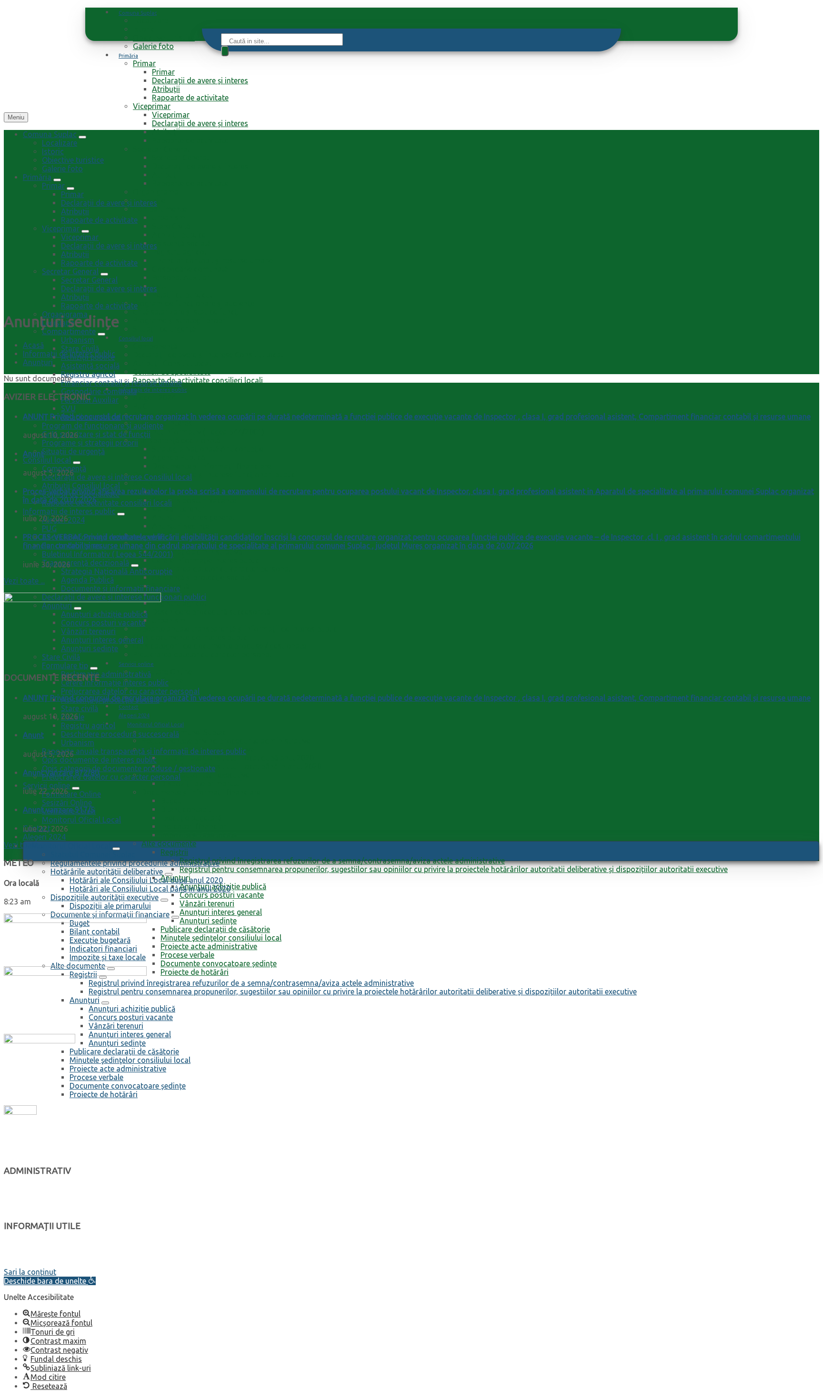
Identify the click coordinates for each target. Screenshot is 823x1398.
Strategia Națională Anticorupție (207, 449)
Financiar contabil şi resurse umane (212, 260)
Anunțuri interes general (193, 517)
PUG (140, 406)
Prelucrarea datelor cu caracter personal (221, 569)
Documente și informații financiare (211, 466)
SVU (159, 286)
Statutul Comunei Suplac (183, 732)
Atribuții (166, 89)
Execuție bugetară (191, 817)
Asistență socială (181, 243)
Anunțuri (148, 483)
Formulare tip (65, 665)
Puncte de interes (33, 1254)
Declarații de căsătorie (40, 1263)
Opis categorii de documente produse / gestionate (219, 646)
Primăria (128, 56)
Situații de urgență (164, 329)
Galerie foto (153, 46)
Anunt (33, 453)
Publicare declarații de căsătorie (215, 929)
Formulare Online (162, 671)
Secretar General (161, 149)
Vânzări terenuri (179, 509)
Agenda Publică (178, 457)
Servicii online (136, 664)
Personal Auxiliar (181, 277)
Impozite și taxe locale (199, 835)
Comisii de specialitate (172, 371)
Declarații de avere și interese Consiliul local (208, 354)
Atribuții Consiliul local (172, 363)
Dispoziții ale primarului (201, 783)
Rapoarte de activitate (190, 97)
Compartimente (160, 209)
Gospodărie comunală (190, 269)
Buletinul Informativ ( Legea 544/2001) (198, 431)
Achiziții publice (179, 234)
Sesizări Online (67, 802)
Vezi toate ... (24, 580)
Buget (171, 800)
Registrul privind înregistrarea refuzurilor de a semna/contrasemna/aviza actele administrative (342, 860)
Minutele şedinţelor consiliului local (221, 937)
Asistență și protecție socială (201, 577)
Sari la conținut (30, 1272)
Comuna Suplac (138, 13)
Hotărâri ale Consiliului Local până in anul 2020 (241, 766)
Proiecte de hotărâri (195, 972)
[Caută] (225, 51)
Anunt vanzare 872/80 (61, 772)
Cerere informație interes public (206, 560)
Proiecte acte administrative (209, 946)
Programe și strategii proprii (181, 320)
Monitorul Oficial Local (155, 724)
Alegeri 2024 (154, 397)
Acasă (33, 345)
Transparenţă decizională (176, 440)
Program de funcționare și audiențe (193, 303)
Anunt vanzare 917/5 (59, 809)
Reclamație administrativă (197, 551)
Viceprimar (152, 106)
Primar (144, 63)
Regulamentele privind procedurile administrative (226, 740)
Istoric (144, 29)
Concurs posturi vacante (194, 500)
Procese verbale (187, 955)
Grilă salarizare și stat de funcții (187, 311)
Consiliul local (136, 338)
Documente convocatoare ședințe (219, 963)
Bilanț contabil (186, 809)
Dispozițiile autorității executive (195, 775)
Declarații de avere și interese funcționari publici (215, 474)
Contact (129, 707)
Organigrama (156, 192)
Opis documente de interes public (190, 637)
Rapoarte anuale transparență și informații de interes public (235, 629)
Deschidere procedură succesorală (211, 611)
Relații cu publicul (182, 294)
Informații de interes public (153, 390)
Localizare (150, 20)
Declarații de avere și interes (200, 80)
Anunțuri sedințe (180, 526)
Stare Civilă (171, 226)
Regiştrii (174, 852)
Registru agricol (179, 252)
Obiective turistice (164, 37)
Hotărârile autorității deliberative (106, 871)
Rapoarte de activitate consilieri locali (198, 380)
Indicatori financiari (194, 826)
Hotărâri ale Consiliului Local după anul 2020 (237, 758)
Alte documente (168, 843)
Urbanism (168, 217)
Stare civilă (79, 708)
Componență (155, 346)
